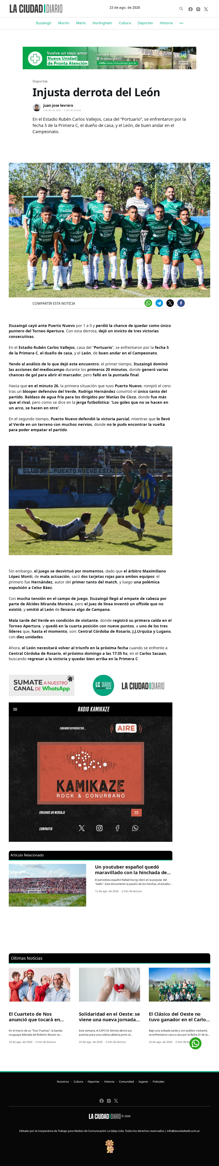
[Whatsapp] (148, 303)
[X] (170, 303)
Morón (63, 23)
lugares (143, 1081)
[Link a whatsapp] (195, 1041)
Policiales (158, 1081)
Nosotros (63, 1081)
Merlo (81, 23)
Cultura (125, 23)
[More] (181, 23)
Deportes (145, 23)
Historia (166, 23)
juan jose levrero (58, 105)
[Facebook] (181, 303)
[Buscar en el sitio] (181, 8)
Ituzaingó (43, 23)
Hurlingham (102, 23)
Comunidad (126, 1081)
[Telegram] (159, 303)
